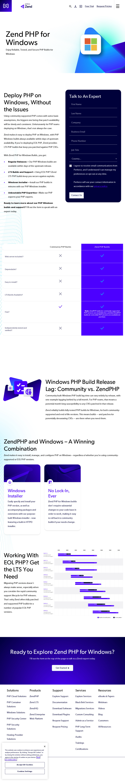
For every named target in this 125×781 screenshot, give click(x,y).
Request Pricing (104, 6)
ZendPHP (34, 696)
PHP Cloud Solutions (16, 696)
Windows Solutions (16, 712)
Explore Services (83, 696)
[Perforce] (6, 6)
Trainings (79, 743)
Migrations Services (84, 708)
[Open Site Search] (70, 6)
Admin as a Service (84, 720)
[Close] (44, 746)
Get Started (61, 668)
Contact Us (76, 195)
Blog (100, 714)
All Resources (104, 726)
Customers (103, 720)
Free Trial (89, 6)
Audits (78, 737)
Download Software (61, 708)
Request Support (60, 720)
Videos (101, 708)
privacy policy (100, 186)
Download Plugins (61, 714)
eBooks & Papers (106, 696)
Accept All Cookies (25, 765)
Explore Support (60, 696)
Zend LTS (34, 702)
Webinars (102, 702)
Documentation (59, 702)
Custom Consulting (84, 714)
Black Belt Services (84, 702)
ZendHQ (34, 708)
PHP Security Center (16, 718)
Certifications (81, 749)
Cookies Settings (24, 771)
